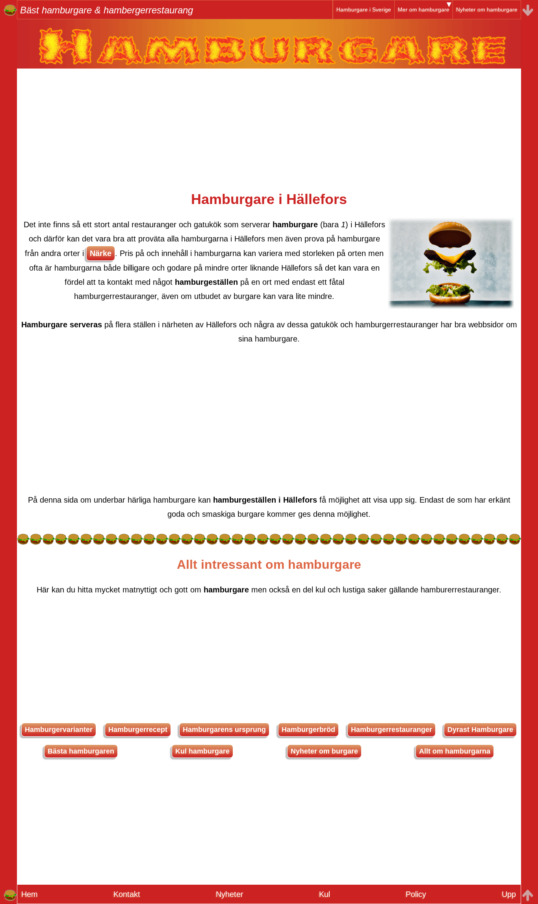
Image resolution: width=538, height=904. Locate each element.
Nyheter (229, 894)
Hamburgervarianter (59, 729)
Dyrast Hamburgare (480, 729)
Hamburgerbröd (308, 729)
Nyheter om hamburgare (487, 9)
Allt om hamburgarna (454, 751)
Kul (324, 894)
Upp (509, 894)
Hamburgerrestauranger (391, 729)
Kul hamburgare (202, 751)
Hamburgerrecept (137, 729)
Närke (100, 253)
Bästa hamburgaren (81, 751)
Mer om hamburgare (423, 9)
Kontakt (126, 894)
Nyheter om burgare (324, 751)
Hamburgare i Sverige (363, 9)
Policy (416, 894)
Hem (29, 894)
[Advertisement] (269, 124)
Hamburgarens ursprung (224, 729)
